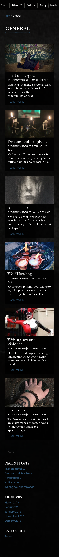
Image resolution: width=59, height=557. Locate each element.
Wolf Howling (20, 273)
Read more (16, 101)
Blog (43, 5)
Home (7, 16)
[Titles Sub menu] (21, 5)
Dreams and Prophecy (28, 141)
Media (54, 5)
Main (4, 5)
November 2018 (14, 516)
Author (30, 5)
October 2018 (13, 520)
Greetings (16, 410)
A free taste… (19, 207)
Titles (15, 5)
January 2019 (13, 511)
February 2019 (13, 507)
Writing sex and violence (22, 341)
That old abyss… (21, 75)
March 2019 (12, 502)
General (9, 536)
